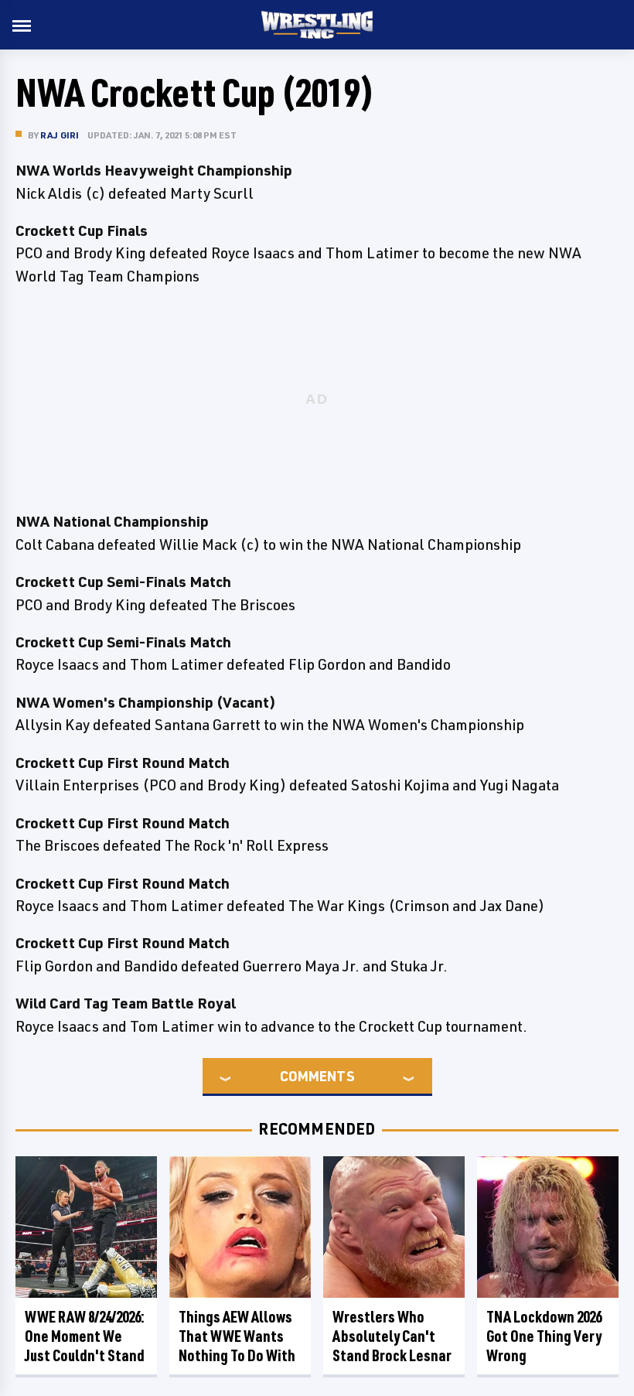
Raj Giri (60, 135)
